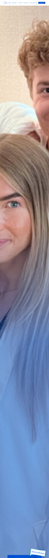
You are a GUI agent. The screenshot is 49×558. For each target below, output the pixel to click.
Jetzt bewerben (41, 2)
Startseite (9, 2)
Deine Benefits (20, 2)
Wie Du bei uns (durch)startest (33, 2)
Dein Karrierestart (14, 2)
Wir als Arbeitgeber (25, 2)
